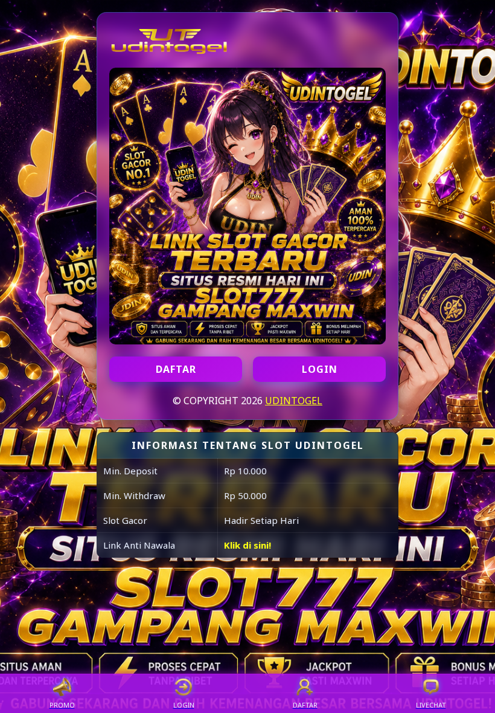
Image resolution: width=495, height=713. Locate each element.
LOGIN (319, 369)
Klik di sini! (247, 545)
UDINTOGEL (293, 400)
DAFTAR (176, 369)
